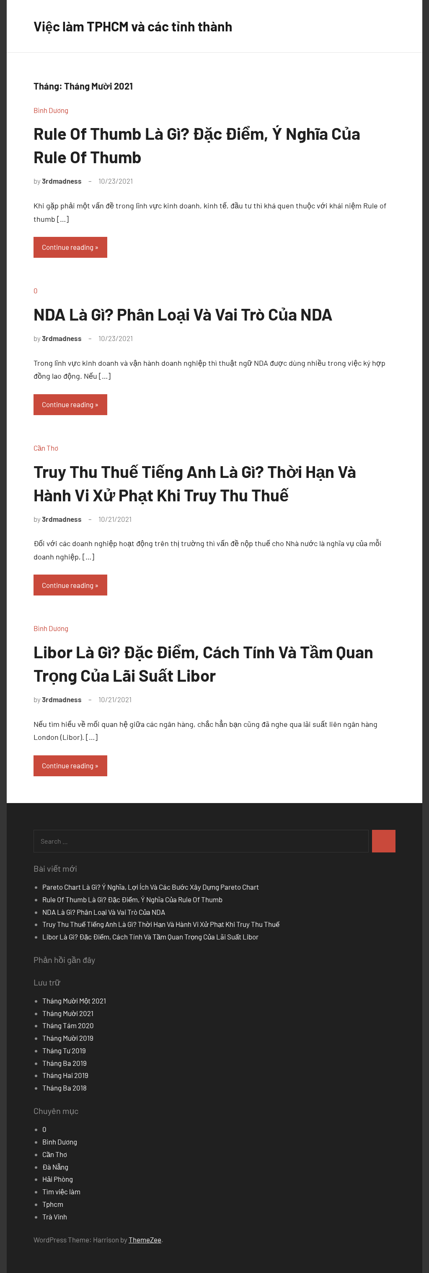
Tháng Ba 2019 (64, 1063)
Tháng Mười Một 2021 (74, 1000)
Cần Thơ (46, 448)
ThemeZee (145, 1239)
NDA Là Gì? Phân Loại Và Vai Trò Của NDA (183, 314)
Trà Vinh (54, 1216)
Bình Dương (51, 110)
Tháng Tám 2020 (68, 1025)
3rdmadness (62, 181)
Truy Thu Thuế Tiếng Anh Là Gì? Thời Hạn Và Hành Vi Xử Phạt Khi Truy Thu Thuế (160, 924)
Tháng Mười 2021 (67, 1013)
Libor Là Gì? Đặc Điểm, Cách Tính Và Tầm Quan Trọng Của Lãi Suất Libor (150, 936)
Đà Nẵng (55, 1167)
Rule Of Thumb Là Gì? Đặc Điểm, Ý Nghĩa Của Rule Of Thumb (132, 899)
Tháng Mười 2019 (67, 1038)
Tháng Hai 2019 (65, 1075)
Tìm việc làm (61, 1191)
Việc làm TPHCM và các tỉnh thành (133, 26)
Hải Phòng (57, 1179)
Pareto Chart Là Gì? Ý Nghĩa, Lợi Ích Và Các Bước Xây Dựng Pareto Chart (150, 887)
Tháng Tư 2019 (64, 1050)
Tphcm (52, 1204)
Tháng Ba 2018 (64, 1087)
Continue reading (67, 247)
